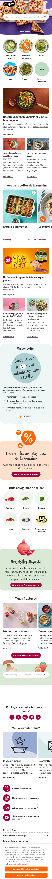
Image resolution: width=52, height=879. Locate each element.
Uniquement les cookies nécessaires (26, 869)
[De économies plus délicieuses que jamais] (26, 272)
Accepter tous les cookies (26, 875)
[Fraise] (10, 522)
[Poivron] (42, 500)
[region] (26, 861)
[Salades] (26, 72)
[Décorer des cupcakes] (20, 626)
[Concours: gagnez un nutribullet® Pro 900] (14, 318)
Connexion (28, 417)
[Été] (10, 72)
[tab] (26, 829)
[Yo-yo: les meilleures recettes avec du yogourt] (14, 157)
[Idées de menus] (20, 755)
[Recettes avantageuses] (26, 49)
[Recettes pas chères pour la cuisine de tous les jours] (26, 112)
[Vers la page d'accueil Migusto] (9, 2)
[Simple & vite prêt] (10, 49)
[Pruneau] (26, 522)
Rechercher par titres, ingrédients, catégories (26, 17)
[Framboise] (10, 500)
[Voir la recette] (20, 216)
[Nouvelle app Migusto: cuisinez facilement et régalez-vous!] (38, 318)
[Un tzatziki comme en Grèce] (38, 157)
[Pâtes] (42, 49)
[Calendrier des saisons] (42, 522)
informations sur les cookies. (17, 864)
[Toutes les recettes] (42, 72)
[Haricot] (26, 500)
